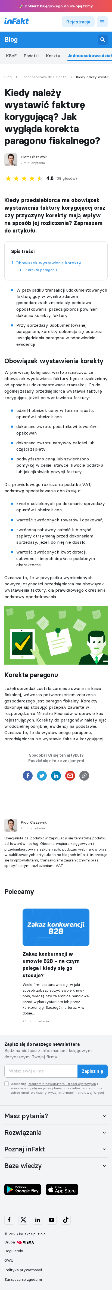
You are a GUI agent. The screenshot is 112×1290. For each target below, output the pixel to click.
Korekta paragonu (41, 269)
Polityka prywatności (23, 1269)
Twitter (23, 1220)
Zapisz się (92, 1071)
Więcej (98, 1092)
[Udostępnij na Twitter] (42, 777)
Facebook (9, 1220)
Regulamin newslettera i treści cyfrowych (62, 1084)
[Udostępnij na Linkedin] (56, 777)
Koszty (53, 55)
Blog (11, 39)
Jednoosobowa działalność (43, 77)
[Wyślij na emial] (70, 777)
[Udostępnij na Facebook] (28, 777)
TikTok (66, 1220)
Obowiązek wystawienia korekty (48, 262)
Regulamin (13, 1250)
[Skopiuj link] (84, 777)
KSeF (11, 55)
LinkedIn (37, 1220)
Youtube (52, 1220)
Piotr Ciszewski (34, 157)
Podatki (31, 55)
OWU (8, 1260)
